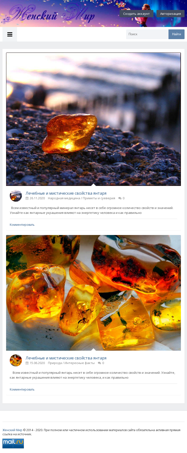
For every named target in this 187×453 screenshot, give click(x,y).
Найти (176, 34)
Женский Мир (12, 430)
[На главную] (53, 13)
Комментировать (22, 225)
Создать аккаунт (136, 13)
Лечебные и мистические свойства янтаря (66, 193)
